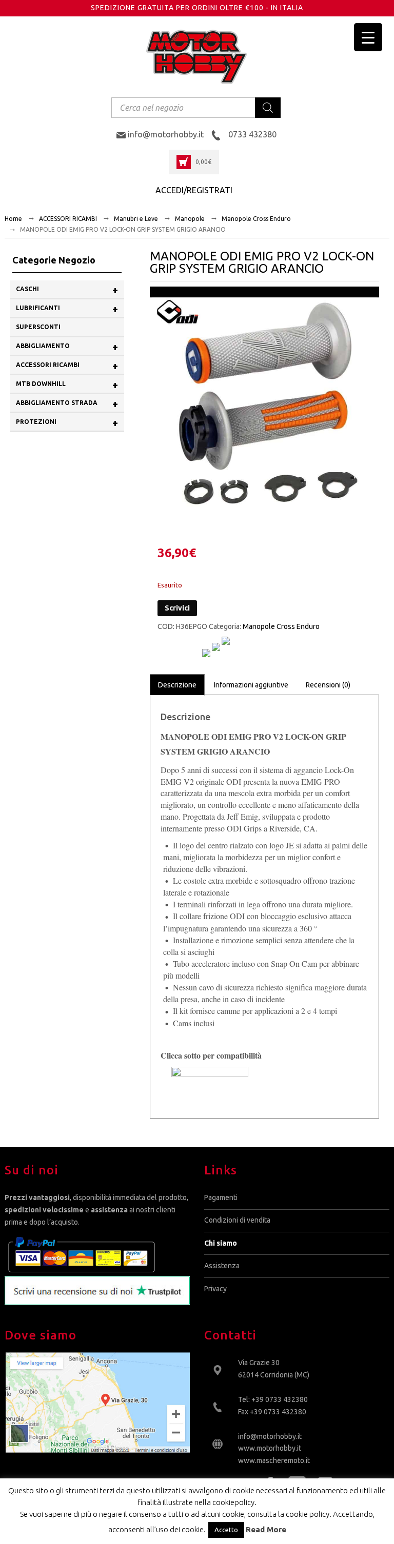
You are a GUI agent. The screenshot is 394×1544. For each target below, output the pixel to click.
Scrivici (177, 608)
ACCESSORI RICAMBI (68, 218)
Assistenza (222, 1266)
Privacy (215, 1289)
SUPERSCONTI (38, 326)
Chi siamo (220, 1243)
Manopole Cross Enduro (256, 218)
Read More (266, 1529)
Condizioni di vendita (237, 1220)
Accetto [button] (226, 1529)
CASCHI (67, 290)
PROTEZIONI (67, 423)
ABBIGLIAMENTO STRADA (67, 404)
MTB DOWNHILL (67, 385)
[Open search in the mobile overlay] (196, 107)
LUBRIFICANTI (67, 309)
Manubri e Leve (136, 218)
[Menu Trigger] (368, 37)
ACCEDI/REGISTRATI (193, 190)
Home (13, 218)
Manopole (190, 218)
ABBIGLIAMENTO (67, 347)
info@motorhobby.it (270, 1436)
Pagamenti (221, 1197)
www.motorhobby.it (269, 1448)
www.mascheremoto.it (274, 1460)
